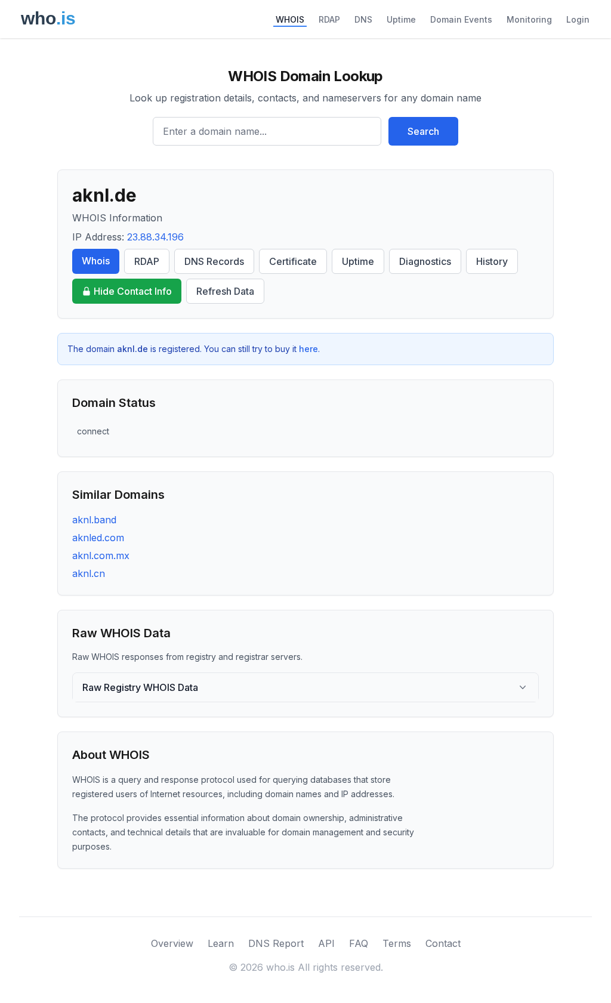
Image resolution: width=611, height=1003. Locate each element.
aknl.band (94, 520)
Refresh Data (225, 291)
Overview (172, 943)
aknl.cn (88, 573)
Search (423, 131)
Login (578, 19)
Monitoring (529, 19)
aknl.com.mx (100, 555)
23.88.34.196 (155, 237)
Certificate (293, 261)
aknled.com (98, 538)
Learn (221, 943)
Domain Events (461, 19)
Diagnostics (425, 261)
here (308, 349)
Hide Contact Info (133, 291)
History (492, 261)
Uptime (401, 19)
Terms (396, 943)
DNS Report (276, 943)
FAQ (358, 943)
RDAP (329, 19)
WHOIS (290, 19)
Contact (443, 943)
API (326, 943)
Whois (96, 261)
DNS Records (214, 261)
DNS (363, 19)
